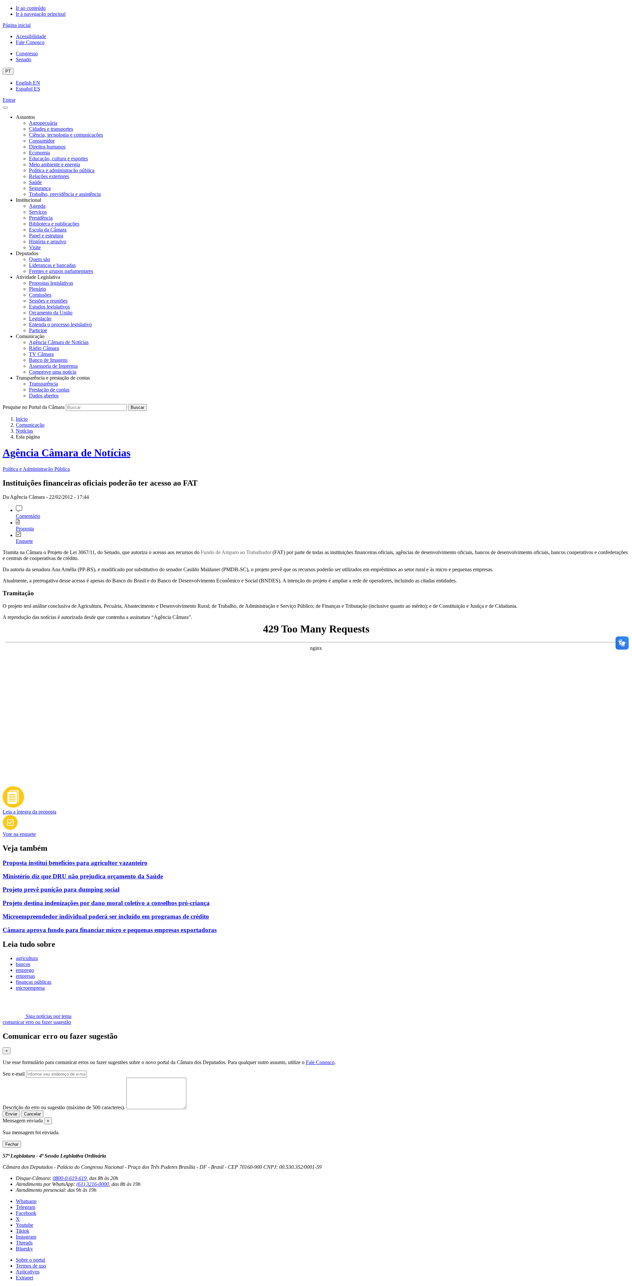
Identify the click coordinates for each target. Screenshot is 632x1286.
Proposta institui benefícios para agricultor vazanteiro (75, 862)
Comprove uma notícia (52, 372)
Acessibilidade (31, 36)
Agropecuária (43, 123)
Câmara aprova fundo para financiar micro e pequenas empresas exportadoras (110, 929)
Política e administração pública (61, 170)
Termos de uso (31, 1266)
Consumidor (42, 141)
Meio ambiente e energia (54, 164)
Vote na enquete (19, 834)
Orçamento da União (50, 312)
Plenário (37, 289)
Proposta (25, 528)
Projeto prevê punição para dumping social (61, 889)
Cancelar (32, 1114)
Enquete (24, 541)
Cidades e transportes (51, 129)
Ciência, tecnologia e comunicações (66, 135)
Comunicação (30, 425)
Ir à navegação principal (41, 14)
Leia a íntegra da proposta (29, 812)
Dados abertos (44, 395)
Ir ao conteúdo (31, 8)
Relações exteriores (49, 176)
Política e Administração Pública (36, 469)
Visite (35, 247)
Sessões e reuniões (48, 301)
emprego (25, 970)
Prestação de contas (49, 389)
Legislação (40, 318)
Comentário (28, 516)
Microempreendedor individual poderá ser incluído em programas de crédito (106, 916)
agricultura (27, 958)
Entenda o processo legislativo (60, 324)
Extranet (24, 1277)
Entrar (9, 100)
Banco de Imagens (48, 360)
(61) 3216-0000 (92, 1184)
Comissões (40, 295)
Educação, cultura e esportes (58, 158)
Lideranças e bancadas (52, 265)
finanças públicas (33, 982)
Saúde (35, 182)
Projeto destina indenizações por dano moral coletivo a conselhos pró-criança (106, 902)
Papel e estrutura (46, 235)
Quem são (39, 259)
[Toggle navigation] (5, 108)
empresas (25, 976)
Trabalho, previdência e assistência (65, 194)
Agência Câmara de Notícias (59, 342)
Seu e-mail (14, 1074)
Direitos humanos (47, 146)
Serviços (38, 212)
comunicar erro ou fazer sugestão (37, 1022)
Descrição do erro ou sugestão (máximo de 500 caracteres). (64, 1107)
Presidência (41, 218)
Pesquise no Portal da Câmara (34, 407)
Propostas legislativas (51, 283)
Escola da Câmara (47, 229)
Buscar (137, 407)
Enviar (11, 1114)
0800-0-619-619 (70, 1178)
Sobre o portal (30, 1260)
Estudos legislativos (49, 306)
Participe (38, 330)
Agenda (37, 206)
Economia (39, 152)
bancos (23, 964)
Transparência (43, 384)
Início (22, 419)
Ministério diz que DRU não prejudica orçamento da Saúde (83, 876)
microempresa (30, 988)
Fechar (11, 1144)
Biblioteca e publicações (54, 224)
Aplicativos (28, 1271)
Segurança (40, 188)
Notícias (24, 431)
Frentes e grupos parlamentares (61, 271)
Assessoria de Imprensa (53, 366)
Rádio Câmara (44, 348)
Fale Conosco (30, 42)
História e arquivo (47, 241)
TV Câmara (41, 354)
